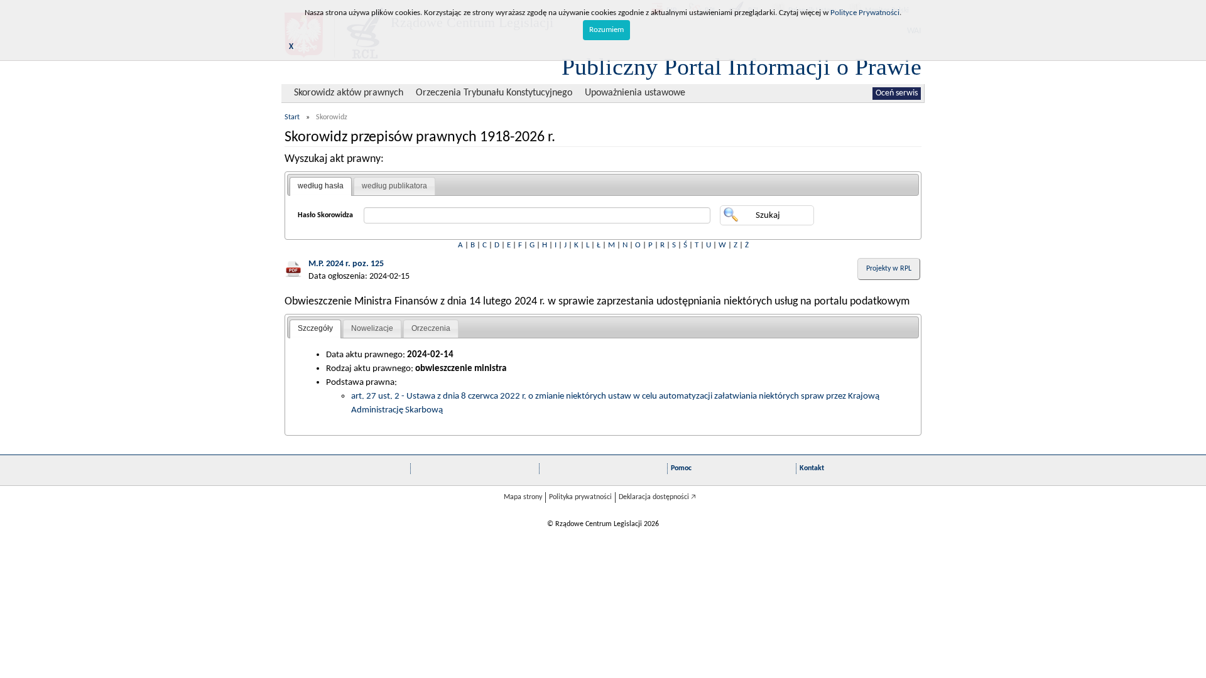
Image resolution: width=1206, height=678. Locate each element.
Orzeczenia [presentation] (430, 328)
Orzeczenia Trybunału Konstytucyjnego (494, 93)
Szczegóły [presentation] (315, 328)
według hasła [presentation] (321, 185)
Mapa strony (523, 497)
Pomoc (681, 468)
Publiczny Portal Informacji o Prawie (741, 66)
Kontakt (812, 468)
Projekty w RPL (888, 268)
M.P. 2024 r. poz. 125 (346, 264)
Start (292, 117)
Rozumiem (606, 30)
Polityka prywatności (580, 497)
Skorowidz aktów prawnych (348, 93)
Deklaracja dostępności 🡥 (657, 497)
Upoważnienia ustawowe (635, 93)
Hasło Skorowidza (325, 215)
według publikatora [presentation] (394, 185)
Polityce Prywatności (864, 13)
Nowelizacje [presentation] (372, 328)
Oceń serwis (897, 93)
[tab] (321, 186)
